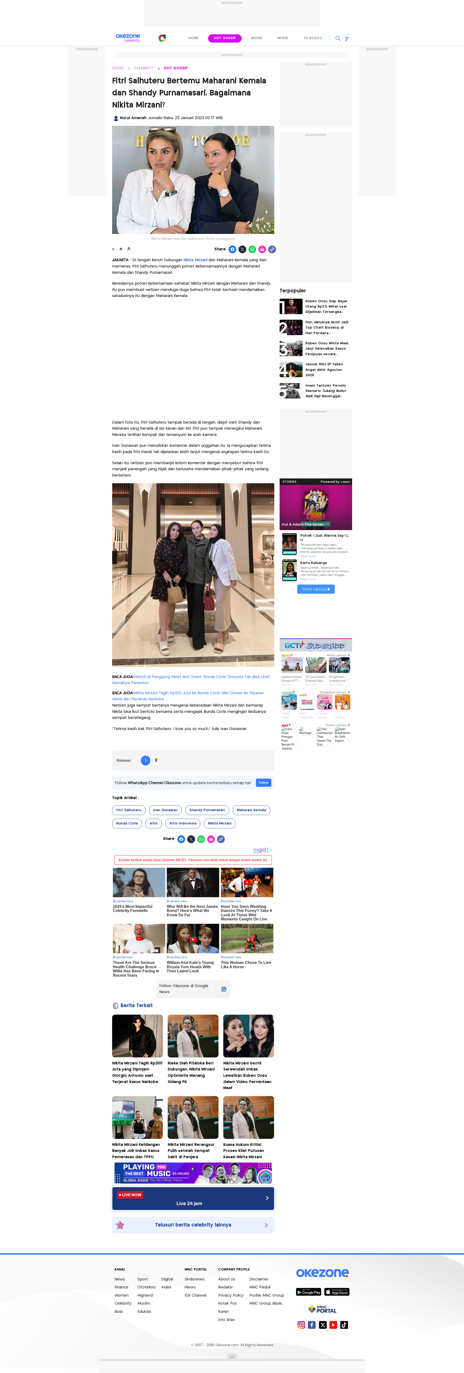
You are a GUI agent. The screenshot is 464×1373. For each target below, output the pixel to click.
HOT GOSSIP (176, 68)
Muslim (144, 1303)
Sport (143, 1279)
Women (122, 1295)
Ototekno (147, 1287)
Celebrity (123, 1303)
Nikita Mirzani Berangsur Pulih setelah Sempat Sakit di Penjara (191, 1151)
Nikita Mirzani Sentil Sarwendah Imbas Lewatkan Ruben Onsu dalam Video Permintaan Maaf (247, 1076)
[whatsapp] (252, 249)
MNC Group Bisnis (265, 1303)
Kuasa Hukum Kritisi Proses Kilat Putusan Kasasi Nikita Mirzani (243, 1151)
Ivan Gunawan (165, 810)
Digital (167, 1279)
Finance (121, 1287)
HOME (117, 68)
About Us (226, 1279)
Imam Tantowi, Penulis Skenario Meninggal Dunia (325, 391)
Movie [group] (256, 38)
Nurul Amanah (133, 118)
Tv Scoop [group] (313, 38)
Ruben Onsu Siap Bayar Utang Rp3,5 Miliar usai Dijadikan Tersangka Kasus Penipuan (326, 307)
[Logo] (162, 38)
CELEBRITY (143, 68)
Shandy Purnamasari (207, 810)
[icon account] (116, 118)
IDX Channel (196, 1295)
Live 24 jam (189, 1203)
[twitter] (323, 1325)
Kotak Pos (227, 1303)
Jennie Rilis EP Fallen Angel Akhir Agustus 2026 (324, 370)
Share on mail (262, 249)
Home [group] (193, 38)
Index (166, 1287)
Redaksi (225, 1287)
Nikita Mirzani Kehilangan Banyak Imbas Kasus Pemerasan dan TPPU (136, 1151)
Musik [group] (282, 38)
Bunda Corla (127, 823)
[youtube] (333, 1325)
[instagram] (301, 1325)
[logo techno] (128, 38)
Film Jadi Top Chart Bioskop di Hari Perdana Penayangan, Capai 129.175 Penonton (327, 328)
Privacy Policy (231, 1295)
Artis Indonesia (182, 823)
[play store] (308, 1291)
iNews (190, 1287)
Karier (223, 1312)
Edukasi (144, 1312)
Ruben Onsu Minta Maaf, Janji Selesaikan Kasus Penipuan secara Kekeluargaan (327, 349)
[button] (321, 38)
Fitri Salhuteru (128, 810)
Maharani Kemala (251, 810)
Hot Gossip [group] (225, 38)
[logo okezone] (322, 1273)
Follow (263, 782)
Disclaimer (258, 1279)
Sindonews (194, 1279)
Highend (145, 1295)
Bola (119, 1312)
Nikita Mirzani (195, 260)
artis (154, 823)
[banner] (193, 1182)
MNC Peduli (259, 1287)
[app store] (336, 1291)
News (120, 1279)
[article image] (291, 306)
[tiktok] (344, 1325)
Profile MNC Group (266, 1295)
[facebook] (312, 1325)
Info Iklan (226, 1320)
